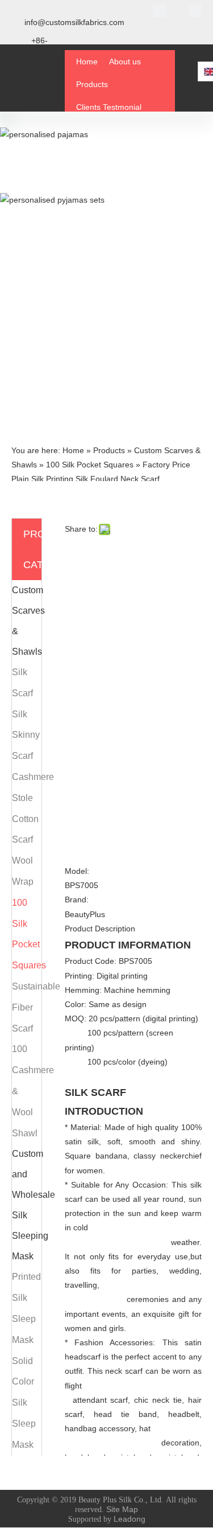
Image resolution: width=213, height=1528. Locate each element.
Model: (77, 871)
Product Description (100, 928)
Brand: (77, 899)
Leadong (129, 1518)
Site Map (122, 1509)
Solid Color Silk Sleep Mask (24, 1402)
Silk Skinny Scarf (26, 735)
